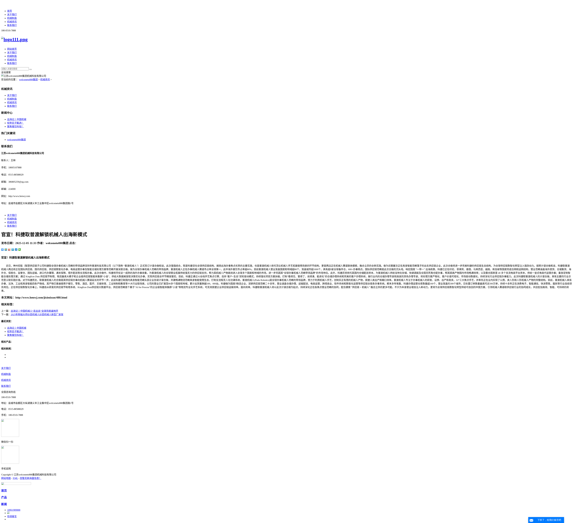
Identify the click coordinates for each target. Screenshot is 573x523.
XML (15, 478)
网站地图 (6, 478)
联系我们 (12, 25)
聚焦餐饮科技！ (15, 126)
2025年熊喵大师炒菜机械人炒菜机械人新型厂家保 (37, 314)
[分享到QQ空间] (6, 249)
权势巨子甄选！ (15, 123)
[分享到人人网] (16, 249)
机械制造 (12, 18)
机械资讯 (12, 21)
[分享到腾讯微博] (12, 249)
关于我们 (12, 14)
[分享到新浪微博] (9, 249)
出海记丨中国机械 (16, 119)
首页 (9, 11)
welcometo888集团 (28, 79)
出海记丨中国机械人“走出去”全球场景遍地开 (34, 311)
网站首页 (12, 49)
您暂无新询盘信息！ (30, 478)
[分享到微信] (19, 249)
